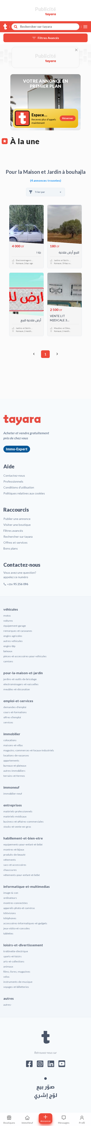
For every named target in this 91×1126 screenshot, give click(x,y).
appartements (11, 760)
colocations (10, 740)
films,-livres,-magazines (16, 971)
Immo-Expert (17, 449)
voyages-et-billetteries (16, 986)
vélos (6, 976)
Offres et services (15, 542)
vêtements (9, 859)
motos (7, 615)
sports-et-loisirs (12, 956)
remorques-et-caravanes (17, 630)
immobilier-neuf (12, 793)
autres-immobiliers (14, 770)
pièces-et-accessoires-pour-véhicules (25, 656)
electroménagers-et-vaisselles (21, 684)
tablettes (8, 933)
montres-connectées (15, 903)
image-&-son (10, 892)
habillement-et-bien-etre (23, 838)
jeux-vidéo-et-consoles (16, 928)
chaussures (10, 869)
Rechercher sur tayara (18, 536)
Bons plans (10, 548)
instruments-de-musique (17, 981)
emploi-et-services (18, 701)
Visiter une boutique (17, 524)
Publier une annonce (16, 519)
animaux (8, 966)
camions (8, 661)
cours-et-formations (15, 712)
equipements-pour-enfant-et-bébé (23, 844)
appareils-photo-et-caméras (19, 908)
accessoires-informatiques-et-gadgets (25, 923)
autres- (7, 1004)
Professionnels (13, 481)
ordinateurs (10, 897)
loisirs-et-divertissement (23, 945)
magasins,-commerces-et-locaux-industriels (28, 750)
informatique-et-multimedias (26, 886)
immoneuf (11, 787)
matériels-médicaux (14, 816)
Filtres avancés (13, 530)
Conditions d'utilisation (18, 487)
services (8, 722)
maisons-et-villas (13, 745)
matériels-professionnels (17, 811)
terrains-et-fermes (14, 775)
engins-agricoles (12, 635)
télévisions (9, 913)
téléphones (9, 918)
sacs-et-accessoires (14, 864)
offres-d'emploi (12, 717)
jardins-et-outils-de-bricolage (20, 679)
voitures (8, 620)
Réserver (67, 118)
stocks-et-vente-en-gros (17, 826)
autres (8, 998)
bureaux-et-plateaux (14, 765)
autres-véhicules (13, 641)
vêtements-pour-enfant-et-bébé (21, 875)
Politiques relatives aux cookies (24, 493)
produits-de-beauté (14, 854)
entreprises (12, 805)
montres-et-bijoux (13, 849)
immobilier (11, 734)
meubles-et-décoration (16, 689)
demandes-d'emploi (14, 707)
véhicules (10, 609)
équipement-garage (14, 625)
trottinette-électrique (15, 951)
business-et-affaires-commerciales (23, 821)
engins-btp (9, 646)
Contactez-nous (14, 475)
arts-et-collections (13, 961)
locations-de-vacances (16, 755)
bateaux (7, 651)
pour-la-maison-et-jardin (23, 673)
